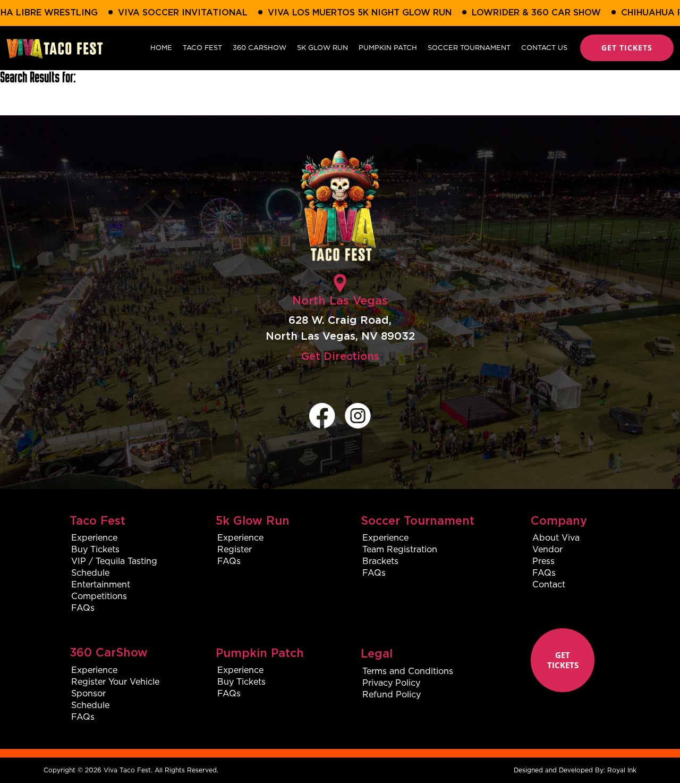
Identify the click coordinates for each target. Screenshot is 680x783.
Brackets (380, 561)
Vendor (547, 549)
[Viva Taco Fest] (56, 47)
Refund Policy (391, 694)
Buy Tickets (95, 549)
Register (234, 549)
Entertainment (100, 584)
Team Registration (399, 549)
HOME (161, 48)
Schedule (90, 573)
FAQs (83, 608)
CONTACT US (544, 48)
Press (543, 561)
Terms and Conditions (407, 671)
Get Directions (340, 356)
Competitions (99, 596)
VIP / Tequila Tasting (114, 561)
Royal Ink (621, 770)
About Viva (556, 538)
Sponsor (88, 693)
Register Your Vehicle (115, 682)
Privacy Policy (391, 683)
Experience (94, 538)
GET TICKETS (626, 48)
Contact (548, 584)
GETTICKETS (563, 660)
